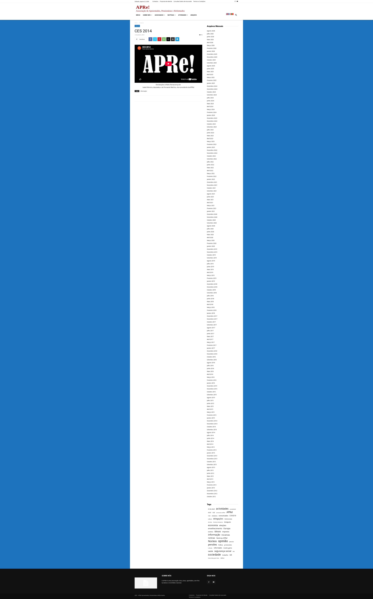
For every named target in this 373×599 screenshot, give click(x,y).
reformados (218, 548)
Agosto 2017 (211, 328)
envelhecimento (215, 528)
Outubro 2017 (211, 322)
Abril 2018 (210, 304)
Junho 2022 (210, 165)
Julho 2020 (210, 229)
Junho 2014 (210, 438)
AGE (214, 512)
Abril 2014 (210, 444)
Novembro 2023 (212, 121)
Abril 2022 (210, 170)
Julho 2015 (210, 400)
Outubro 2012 (211, 496)
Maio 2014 (210, 441)
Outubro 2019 (211, 255)
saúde (210, 551)
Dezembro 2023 (212, 118)
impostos (225, 532)
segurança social (222, 551)
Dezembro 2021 (212, 182)
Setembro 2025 (212, 63)
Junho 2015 (210, 403)
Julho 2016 (210, 365)
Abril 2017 (210, 339)
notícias (211, 538)
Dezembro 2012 (212, 491)
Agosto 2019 (211, 261)
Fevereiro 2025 (211, 80)
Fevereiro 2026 (211, 48)
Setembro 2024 (212, 95)
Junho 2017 (210, 333)
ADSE (209, 512)
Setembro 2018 (212, 293)
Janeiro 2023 (211, 147)
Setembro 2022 (212, 159)
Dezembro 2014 (212, 421)
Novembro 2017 (212, 319)
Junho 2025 (210, 69)
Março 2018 (210, 307)
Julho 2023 (210, 130)
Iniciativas (225, 535)
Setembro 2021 (212, 191)
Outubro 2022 (211, 156)
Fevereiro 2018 (211, 310)
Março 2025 (210, 77)
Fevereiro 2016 (211, 380)
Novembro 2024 (212, 89)
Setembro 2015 (212, 395)
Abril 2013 (210, 479)
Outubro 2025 (211, 60)
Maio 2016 (210, 371)
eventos (210, 532)
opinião (223, 541)
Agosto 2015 (211, 397)
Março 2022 (210, 173)
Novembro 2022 (212, 153)
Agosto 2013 (211, 467)
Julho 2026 (210, 34)
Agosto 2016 (211, 363)
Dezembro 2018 (212, 284)
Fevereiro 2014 (211, 450)
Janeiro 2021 (211, 211)
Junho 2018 (210, 299)
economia (213, 525)
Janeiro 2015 (211, 418)
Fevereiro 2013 (211, 485)
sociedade (214, 554)
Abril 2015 (210, 409)
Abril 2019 (210, 272)
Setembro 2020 (212, 223)
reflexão (210, 548)
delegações (218, 519)
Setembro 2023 (212, 127)
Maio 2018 (210, 301)
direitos (210, 522)
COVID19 (233, 516)
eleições (222, 525)
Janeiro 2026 (211, 51)
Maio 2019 (210, 269)
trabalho (225, 555)
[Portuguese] (232, 14)
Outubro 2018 (211, 290)
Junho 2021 (210, 197)
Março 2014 (210, 447)
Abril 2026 (210, 42)
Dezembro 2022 (212, 150)
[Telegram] (177, 39)
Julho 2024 (210, 98)
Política (220, 545)
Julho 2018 (210, 296)
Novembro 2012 (212, 494)
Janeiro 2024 (211, 115)
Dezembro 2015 (212, 386)
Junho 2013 (210, 473)
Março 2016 (210, 377)
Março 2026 (210, 45)
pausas (231, 541)
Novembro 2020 (212, 217)
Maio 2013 (210, 476)
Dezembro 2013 (212, 456)
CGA (209, 516)
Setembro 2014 (212, 429)
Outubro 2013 (211, 461)
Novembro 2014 (212, 424)
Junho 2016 (210, 368)
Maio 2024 (210, 103)
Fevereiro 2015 (211, 415)
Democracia (228, 519)
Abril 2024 (210, 106)
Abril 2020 (210, 237)
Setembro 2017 (212, 325)
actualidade (233, 509)
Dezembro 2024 (212, 86)
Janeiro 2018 (211, 313)
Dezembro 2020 (212, 214)
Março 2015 (210, 412)
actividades (222, 509)
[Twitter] (155, 39)
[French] (230, 14)
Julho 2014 (210, 435)
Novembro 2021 (212, 185)
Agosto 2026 (211, 31)
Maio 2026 (210, 39)
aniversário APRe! (220, 512)
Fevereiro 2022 (211, 176)
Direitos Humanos (218, 522)
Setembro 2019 (212, 258)
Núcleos (212, 541)
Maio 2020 (210, 234)
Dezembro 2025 (212, 54)
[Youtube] (237, 1)
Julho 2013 (210, 470)
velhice (222, 558)
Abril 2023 (210, 138)
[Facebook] (235, 1)
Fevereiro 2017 (211, 345)
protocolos (228, 545)
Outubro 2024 (211, 92)
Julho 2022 (210, 162)
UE (231, 555)
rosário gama (227, 548)
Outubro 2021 (211, 188)
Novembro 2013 (212, 459)
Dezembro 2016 (212, 351)
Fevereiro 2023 (211, 144)
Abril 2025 (210, 74)
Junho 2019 (210, 266)
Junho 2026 (210, 37)
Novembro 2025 (212, 57)
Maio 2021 (210, 200)
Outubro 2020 (211, 220)
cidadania (214, 516)
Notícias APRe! (221, 538)
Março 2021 (210, 205)
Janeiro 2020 (211, 246)
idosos (217, 531)
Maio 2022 (210, 168)
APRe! (230, 512)
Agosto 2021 (211, 194)
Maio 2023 (210, 136)
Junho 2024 (210, 101)
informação (144, 91)
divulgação (227, 522)
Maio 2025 (210, 71)
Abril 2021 (210, 202)
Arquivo (137, 26)
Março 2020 (210, 240)
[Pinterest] (159, 39)
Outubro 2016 (211, 357)
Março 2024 (210, 109)
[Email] (168, 39)
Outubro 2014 (211, 427)
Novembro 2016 (212, 354)
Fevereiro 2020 (211, 243)
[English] (227, 14)
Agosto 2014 (211, 432)
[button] (236, 15)
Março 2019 (210, 275)
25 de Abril (211, 509)
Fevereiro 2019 (211, 278)
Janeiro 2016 (211, 383)
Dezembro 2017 (212, 316)
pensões (212, 545)
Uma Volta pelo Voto (213, 558)
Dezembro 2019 (212, 249)
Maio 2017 (210, 336)
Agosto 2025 (211, 66)
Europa (227, 528)
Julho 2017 (210, 331)
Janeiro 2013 (211, 488)
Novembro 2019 (212, 252)
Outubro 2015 (211, 392)
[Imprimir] (173, 39)
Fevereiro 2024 (211, 112)
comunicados (223, 516)
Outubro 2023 (211, 124)
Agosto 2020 (211, 226)
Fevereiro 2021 (211, 208)
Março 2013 (210, 482)
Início (136, 23)
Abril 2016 (210, 374)
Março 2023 (210, 141)
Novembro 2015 (212, 389)
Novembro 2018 (212, 287)
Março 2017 (210, 342)
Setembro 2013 (212, 464)
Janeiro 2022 (211, 179)
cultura (210, 519)
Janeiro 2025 (211, 83)
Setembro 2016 (212, 360)
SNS (234, 551)
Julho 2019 (210, 264)
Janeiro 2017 (211, 348)
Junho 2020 (210, 232)
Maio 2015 (210, 406)
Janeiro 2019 (211, 281)
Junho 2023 (210, 133)
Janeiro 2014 (211, 453)
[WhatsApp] (164, 39)
